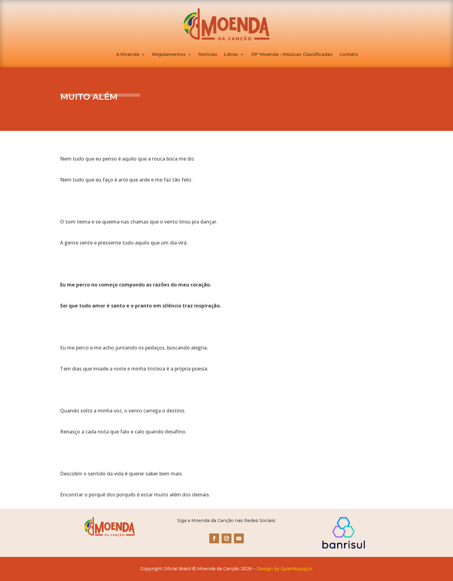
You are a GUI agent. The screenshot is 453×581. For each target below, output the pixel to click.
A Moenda (127, 54)
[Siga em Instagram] (226, 538)
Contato (348, 54)
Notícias (207, 54)
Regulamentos (169, 54)
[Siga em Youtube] (239, 538)
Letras (231, 54)
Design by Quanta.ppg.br (285, 568)
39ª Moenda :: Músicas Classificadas (292, 54)
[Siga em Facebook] (214, 538)
